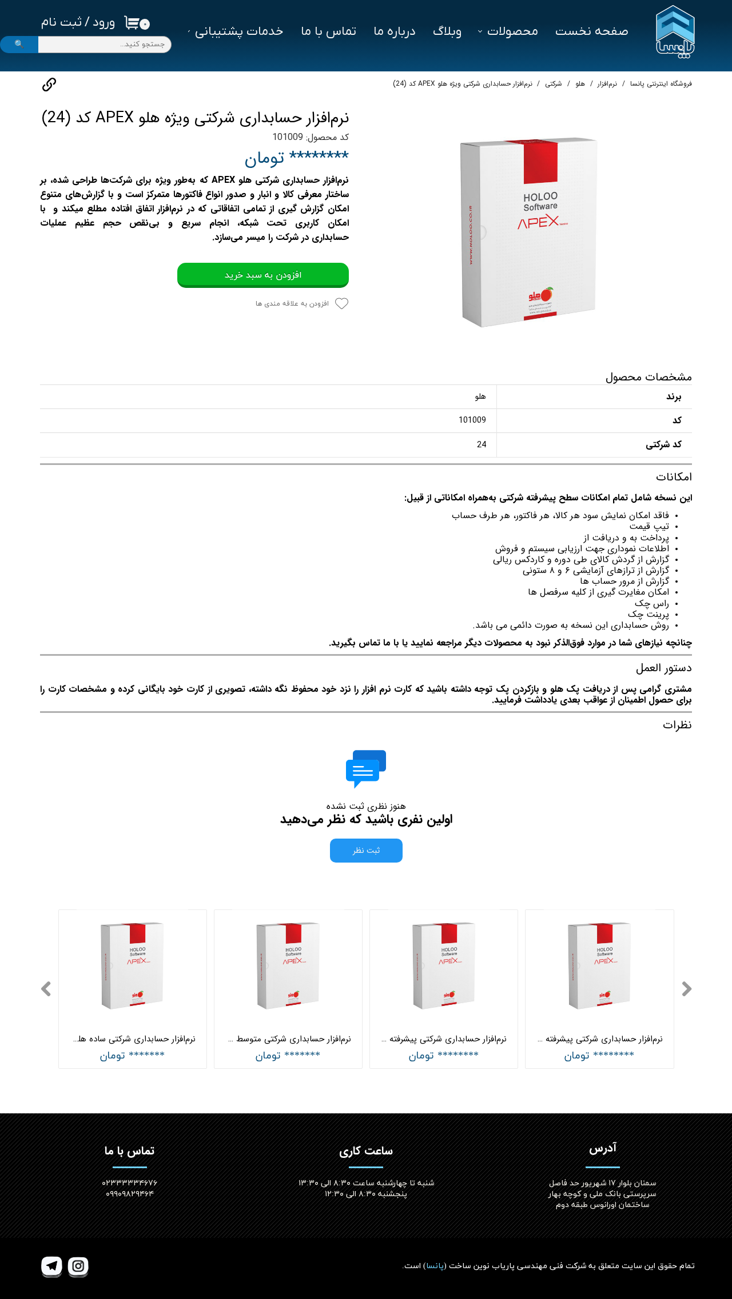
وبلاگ (447, 31)
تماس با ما (328, 31)
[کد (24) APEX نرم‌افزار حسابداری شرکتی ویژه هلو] (529, 231)
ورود (104, 22)
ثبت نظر (366, 850)
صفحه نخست (591, 31)
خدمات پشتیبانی (239, 31)
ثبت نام (61, 22)
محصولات (512, 31)
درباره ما (394, 31)
